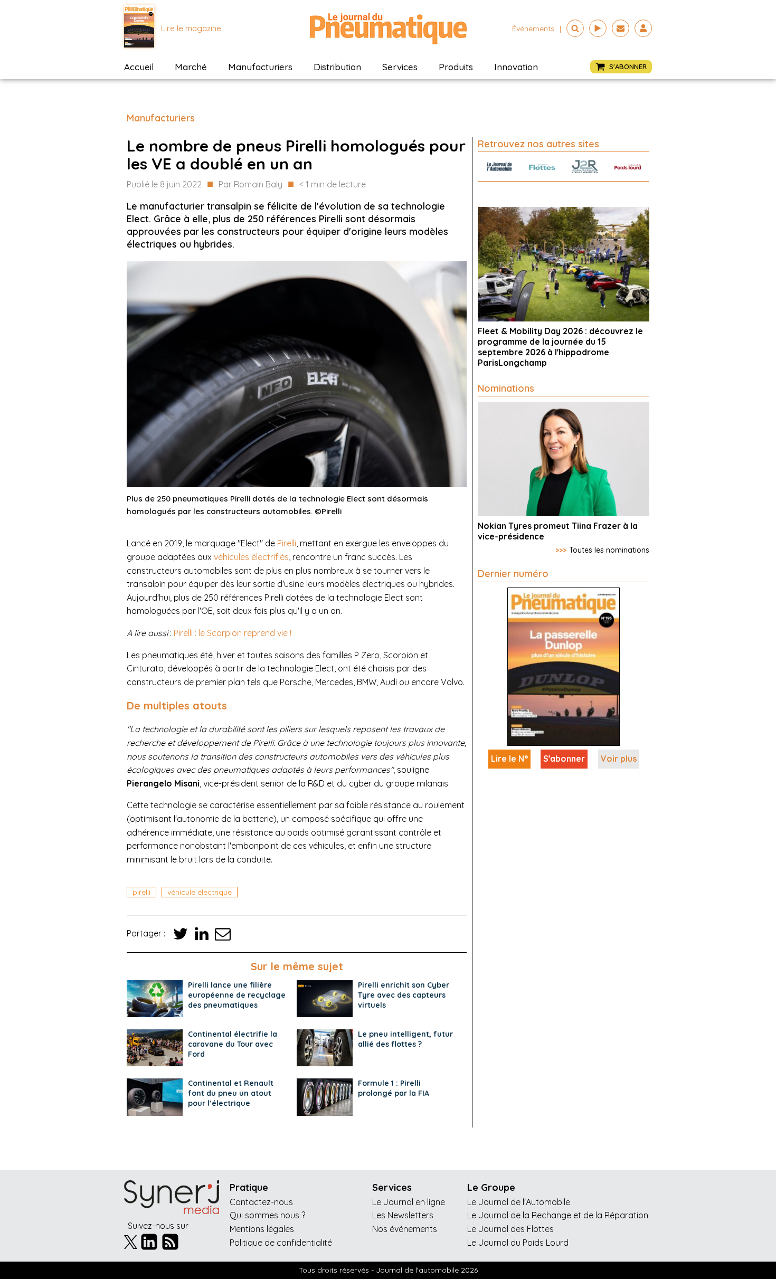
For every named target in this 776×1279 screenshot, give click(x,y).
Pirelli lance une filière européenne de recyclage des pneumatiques (237, 995)
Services (400, 66)
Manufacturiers (260, 66)
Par (250, 184)
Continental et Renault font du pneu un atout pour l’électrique (230, 1093)
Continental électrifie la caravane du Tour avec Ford (232, 1044)
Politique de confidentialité (281, 1242)
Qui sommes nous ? (267, 1215)
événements (533, 28)
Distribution (337, 66)
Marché (191, 66)
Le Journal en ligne (408, 1202)
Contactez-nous (261, 1202)
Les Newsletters (402, 1215)
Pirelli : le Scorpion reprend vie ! (232, 633)
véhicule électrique (199, 892)
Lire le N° (509, 758)
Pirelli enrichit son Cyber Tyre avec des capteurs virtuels (403, 995)
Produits (456, 66)
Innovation (516, 66)
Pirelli (286, 543)
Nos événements (404, 1229)
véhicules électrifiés (251, 557)
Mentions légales (262, 1229)
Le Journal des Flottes (510, 1229)
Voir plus (619, 758)
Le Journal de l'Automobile (518, 1202)
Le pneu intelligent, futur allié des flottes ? (405, 1039)
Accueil (139, 66)
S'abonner (564, 758)
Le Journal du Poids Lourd (518, 1242)
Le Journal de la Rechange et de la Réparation (557, 1215)
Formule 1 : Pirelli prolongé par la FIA (393, 1088)
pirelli (141, 892)
